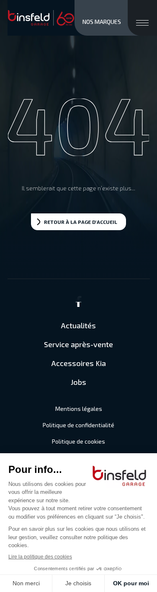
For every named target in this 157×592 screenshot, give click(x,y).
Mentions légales (78, 408)
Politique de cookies (78, 441)
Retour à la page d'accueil (80, 222)
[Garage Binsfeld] (41, 18)
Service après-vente (78, 344)
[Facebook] (79, 304)
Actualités (78, 325)
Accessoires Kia (78, 363)
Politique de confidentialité (78, 424)
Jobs (78, 382)
